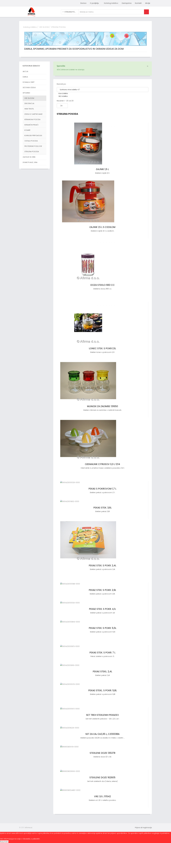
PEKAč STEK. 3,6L (102, 507)
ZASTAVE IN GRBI (29, 157)
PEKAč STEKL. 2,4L (102, 671)
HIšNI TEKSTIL (29, 109)
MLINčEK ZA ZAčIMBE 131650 (102, 406)
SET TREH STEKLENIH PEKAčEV (102, 715)
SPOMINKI (26, 93)
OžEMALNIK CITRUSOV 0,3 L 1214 (102, 464)
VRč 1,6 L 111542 (102, 796)
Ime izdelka (63, 93)
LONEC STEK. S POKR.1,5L (102, 348)
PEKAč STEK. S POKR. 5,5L (102, 628)
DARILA (25, 77)
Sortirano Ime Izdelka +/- (70, 89)
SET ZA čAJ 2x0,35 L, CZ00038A (102, 734)
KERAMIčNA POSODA (32, 119)
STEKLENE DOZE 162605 (102, 777)
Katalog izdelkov (111, 3)
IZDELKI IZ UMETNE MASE (33, 114)
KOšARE (27, 130)
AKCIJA (25, 71)
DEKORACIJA (29, 103)
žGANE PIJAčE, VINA (30, 162)
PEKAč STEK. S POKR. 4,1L (102, 609)
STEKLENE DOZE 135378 (102, 753)
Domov (83, 3)
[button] (142, 827)
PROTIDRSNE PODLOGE (33, 146)
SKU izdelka (63, 96)
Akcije (147, 3)
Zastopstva (126, 3)
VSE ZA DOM (44, 27)
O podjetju (94, 3)
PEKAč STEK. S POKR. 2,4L (102, 565)
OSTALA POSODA (31, 141)
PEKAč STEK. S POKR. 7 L (102, 652)
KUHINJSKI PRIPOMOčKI (33, 135)
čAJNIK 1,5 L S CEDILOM (102, 227)
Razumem (4, 841)
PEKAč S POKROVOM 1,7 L (102, 488)
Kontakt (138, 3)
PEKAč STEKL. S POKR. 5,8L (102, 690)
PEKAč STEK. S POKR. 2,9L (102, 590)
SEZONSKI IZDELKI (29, 87)
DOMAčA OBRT (28, 82)
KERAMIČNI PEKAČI (31, 125)
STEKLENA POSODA (31, 151)
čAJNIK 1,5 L (102, 169)
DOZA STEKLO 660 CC (102, 285)
